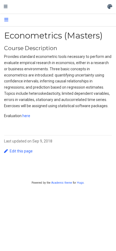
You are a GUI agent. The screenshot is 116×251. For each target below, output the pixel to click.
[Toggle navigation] (6, 7)
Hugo (80, 182)
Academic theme (61, 182)
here (26, 116)
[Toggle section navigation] (6, 20)
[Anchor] (60, 47)
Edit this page (21, 151)
